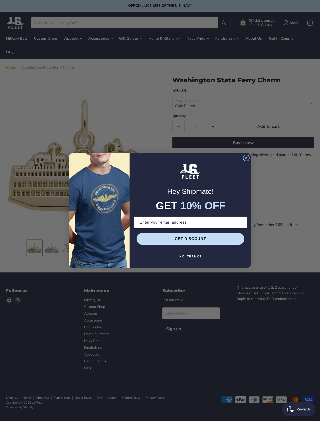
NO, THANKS (190, 256)
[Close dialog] (246, 158)
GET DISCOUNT (190, 239)
